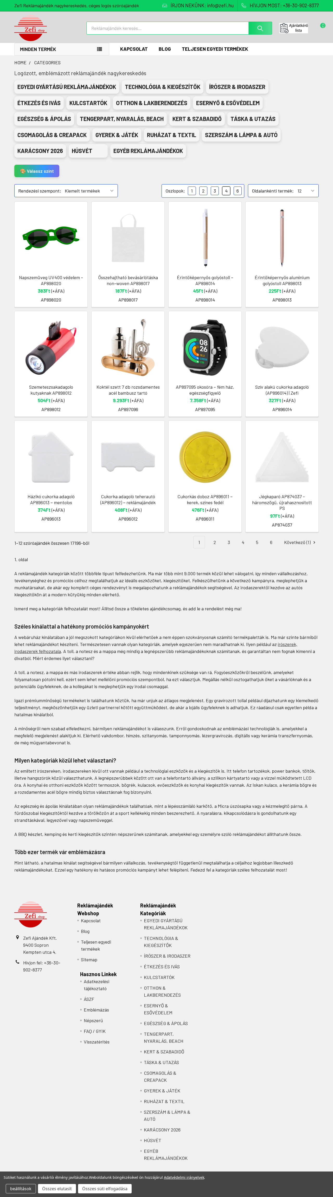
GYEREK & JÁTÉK (162, 1090)
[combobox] (179, 28)
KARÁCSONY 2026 (162, 1129)
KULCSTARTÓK (159, 977)
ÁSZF (89, 999)
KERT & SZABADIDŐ (164, 1051)
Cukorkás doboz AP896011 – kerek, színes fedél (205, 499)
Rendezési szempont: (39, 191)
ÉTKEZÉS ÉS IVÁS (162, 966)
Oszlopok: (175, 191)
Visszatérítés (97, 1042)
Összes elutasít (57, 1189)
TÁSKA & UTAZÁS (161, 1062)
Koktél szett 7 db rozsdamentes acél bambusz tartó (128, 390)
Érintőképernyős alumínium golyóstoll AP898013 (282, 280)
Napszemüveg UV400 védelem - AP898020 (51, 280)
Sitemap (89, 959)
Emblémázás (96, 1010)
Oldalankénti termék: (273, 191)
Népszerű (93, 1020)
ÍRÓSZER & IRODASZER (167, 956)
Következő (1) (298, 542)
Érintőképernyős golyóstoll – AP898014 (205, 280)
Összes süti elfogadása (104, 1189)
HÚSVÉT (152, 1140)
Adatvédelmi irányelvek (184, 1177)
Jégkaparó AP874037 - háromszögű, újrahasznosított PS (282, 502)
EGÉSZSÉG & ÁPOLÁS (166, 1023)
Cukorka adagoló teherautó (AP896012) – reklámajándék (128, 499)
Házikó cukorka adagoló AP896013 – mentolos (51, 499)
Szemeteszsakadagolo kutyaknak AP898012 (51, 390)
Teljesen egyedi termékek (215, 49)
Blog (165, 49)
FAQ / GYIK (95, 1031)
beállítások (20, 1189)
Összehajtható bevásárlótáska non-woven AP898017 (128, 280)
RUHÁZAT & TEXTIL (164, 1101)
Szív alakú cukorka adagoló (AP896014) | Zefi (282, 390)
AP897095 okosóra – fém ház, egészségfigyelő (205, 390)
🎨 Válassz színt (37, 171)
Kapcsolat (134, 49)
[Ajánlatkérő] (299, 28)
